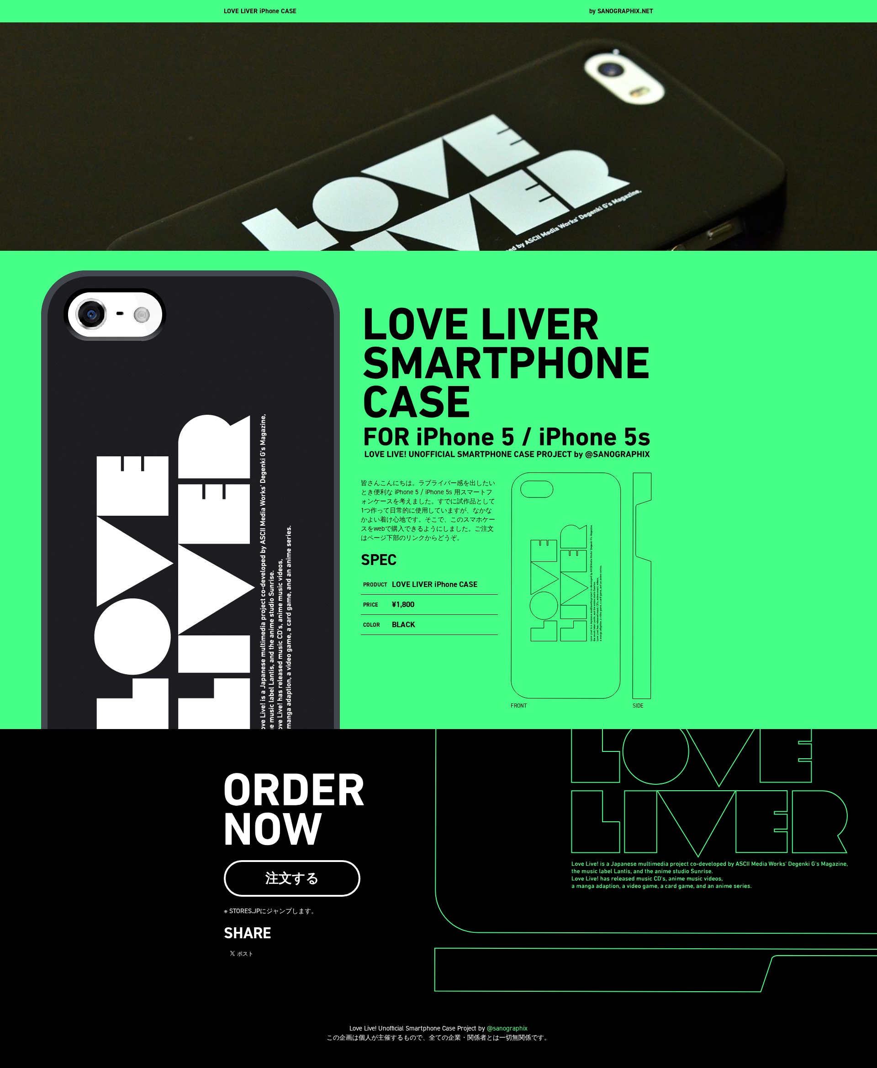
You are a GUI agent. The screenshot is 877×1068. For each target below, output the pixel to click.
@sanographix (507, 1028)
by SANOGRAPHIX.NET (621, 11)
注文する (292, 878)
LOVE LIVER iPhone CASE (260, 11)
